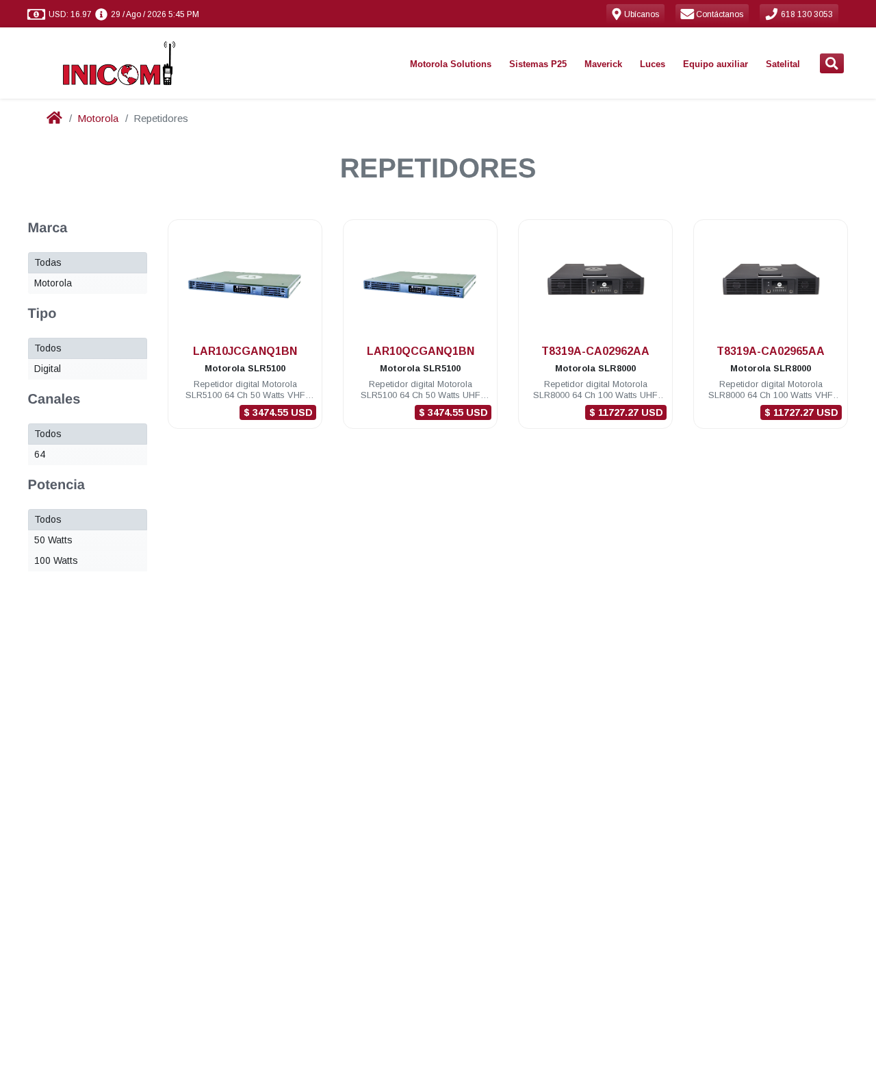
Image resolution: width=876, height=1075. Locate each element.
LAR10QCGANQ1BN (420, 351)
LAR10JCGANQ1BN (245, 351)
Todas (48, 262)
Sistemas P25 (538, 64)
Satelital (783, 64)
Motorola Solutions (450, 64)
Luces (652, 64)
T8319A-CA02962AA (595, 351)
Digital (47, 368)
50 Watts (53, 539)
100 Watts (56, 560)
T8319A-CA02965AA (771, 351)
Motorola (97, 118)
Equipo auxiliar (715, 64)
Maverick (603, 64)
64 (39, 454)
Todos (48, 348)
